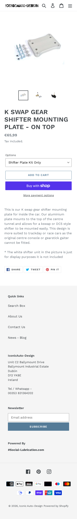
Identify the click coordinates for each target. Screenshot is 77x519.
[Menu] (70, 5)
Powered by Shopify (56, 505)
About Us (15, 316)
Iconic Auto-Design (31, 505)
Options (10, 155)
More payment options (38, 195)
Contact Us (16, 327)
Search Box (16, 306)
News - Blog (17, 337)
